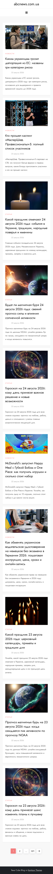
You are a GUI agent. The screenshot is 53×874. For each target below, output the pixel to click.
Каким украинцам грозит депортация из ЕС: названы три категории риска (24, 63)
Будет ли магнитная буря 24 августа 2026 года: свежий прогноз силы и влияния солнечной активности (24, 311)
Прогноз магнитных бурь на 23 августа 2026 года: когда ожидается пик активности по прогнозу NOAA (26, 728)
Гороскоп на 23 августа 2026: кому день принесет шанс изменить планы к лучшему (25, 809)
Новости (9, 54)
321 (33, 851)
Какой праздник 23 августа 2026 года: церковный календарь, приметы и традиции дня (23, 641)
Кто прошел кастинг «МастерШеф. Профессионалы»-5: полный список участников (24, 142)
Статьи (8, 214)
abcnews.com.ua (26, 4)
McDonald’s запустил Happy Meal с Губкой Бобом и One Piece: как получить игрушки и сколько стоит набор (25, 469)
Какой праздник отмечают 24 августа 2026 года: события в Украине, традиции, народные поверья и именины (26, 226)
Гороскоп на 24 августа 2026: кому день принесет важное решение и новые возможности (25, 394)
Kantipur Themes (35, 870)
